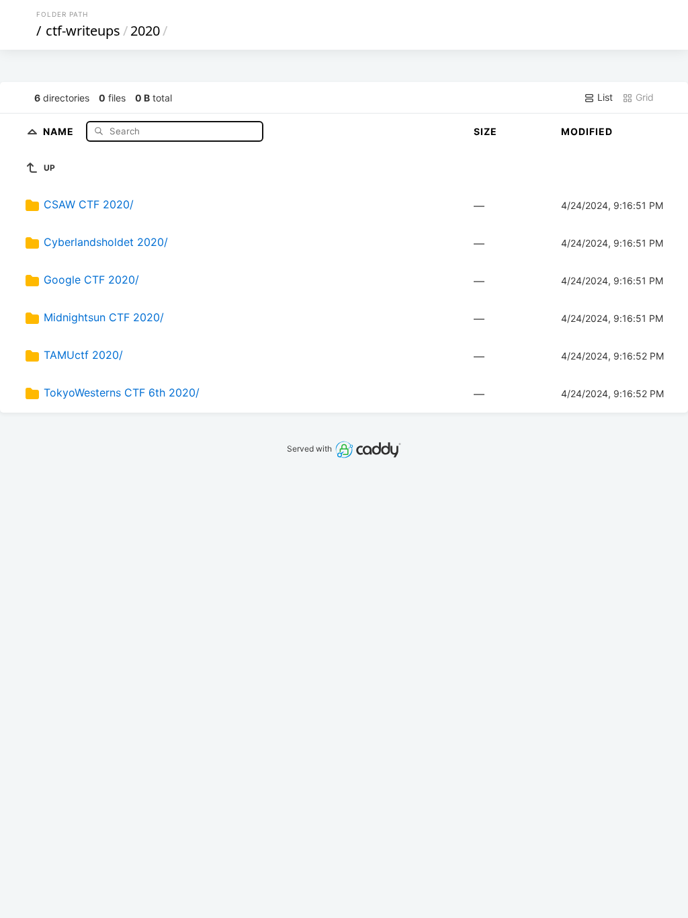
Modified (587, 131)
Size (485, 131)
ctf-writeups (83, 31)
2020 (145, 31)
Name (60, 130)
